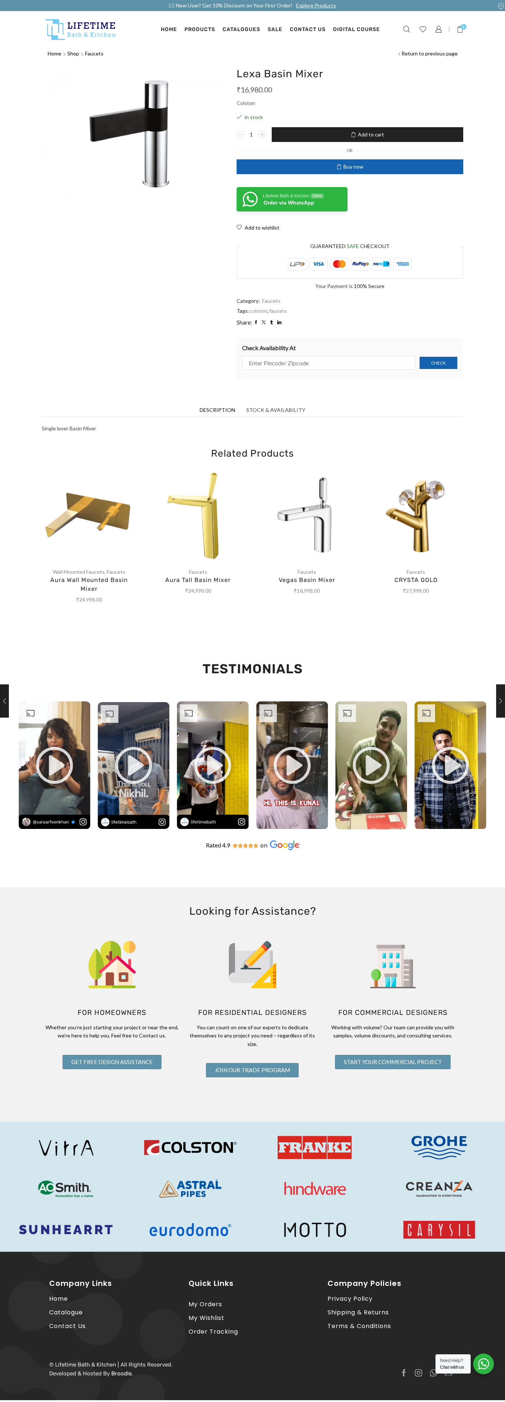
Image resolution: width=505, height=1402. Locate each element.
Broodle (121, 1373)
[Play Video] (54, 827)
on (264, 845)
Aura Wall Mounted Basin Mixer (89, 584)
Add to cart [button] (96, 517)
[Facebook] (403, 1372)
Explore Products (316, 5)
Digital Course (356, 29)
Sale (275, 29)
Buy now (353, 166)
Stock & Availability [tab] (275, 410)
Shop (73, 53)
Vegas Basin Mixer (307, 579)
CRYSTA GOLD (416, 579)
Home (169, 29)
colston (258, 311)
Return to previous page (429, 53)
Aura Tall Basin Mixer (198, 579)
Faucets (94, 53)
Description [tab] (217, 410)
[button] (54, 765)
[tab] (217, 410)
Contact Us (308, 29)
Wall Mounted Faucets (79, 572)
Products (199, 29)
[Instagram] (418, 1372)
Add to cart (371, 134)
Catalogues (241, 29)
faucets (278, 311)
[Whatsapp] (433, 1372)
